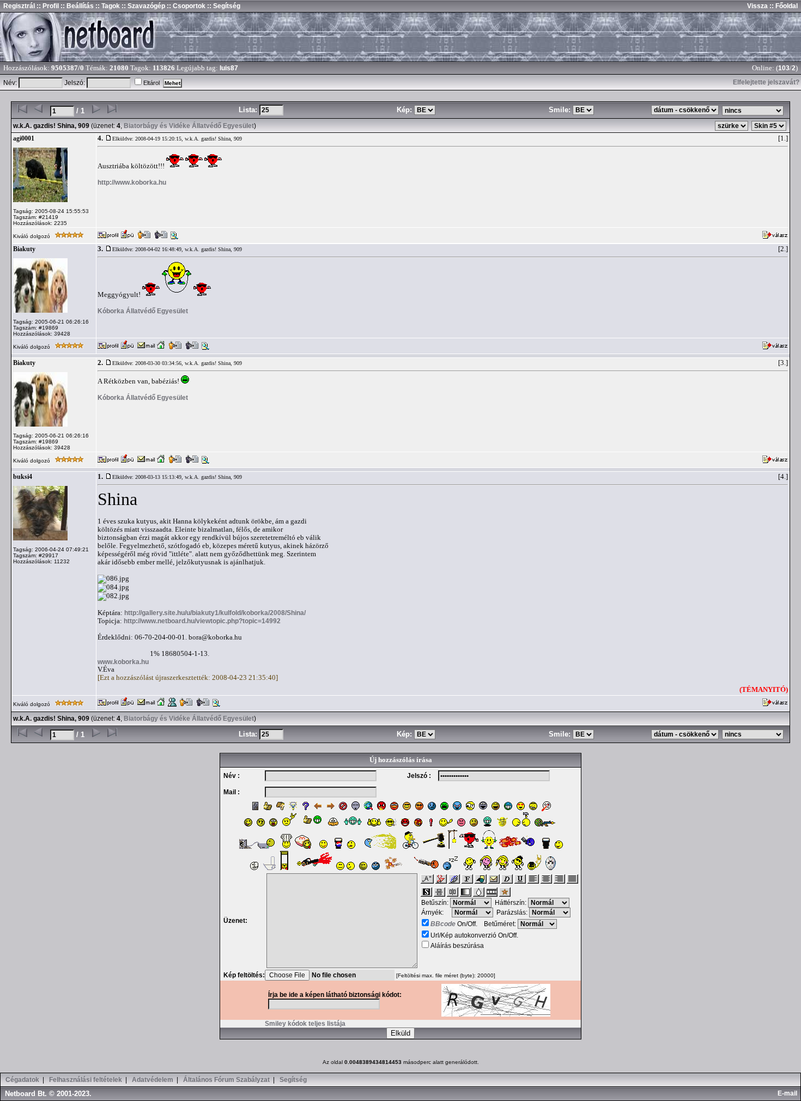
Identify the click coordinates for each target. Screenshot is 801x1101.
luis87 (229, 68)
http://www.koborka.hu (132, 182)
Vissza (757, 6)
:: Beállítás (76, 6)
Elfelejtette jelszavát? (766, 82)
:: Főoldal (783, 6)
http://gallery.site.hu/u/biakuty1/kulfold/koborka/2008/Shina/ (215, 613)
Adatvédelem (152, 1080)
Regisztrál (19, 6)
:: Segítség (222, 6)
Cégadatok (22, 1080)
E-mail (789, 1093)
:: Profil (47, 6)
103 (784, 68)
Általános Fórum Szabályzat (226, 1080)
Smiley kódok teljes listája (305, 1023)
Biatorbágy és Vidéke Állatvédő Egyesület (189, 126)
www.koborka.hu (123, 662)
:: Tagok (107, 6)
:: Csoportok (185, 6)
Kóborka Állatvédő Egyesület (143, 311)
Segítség (293, 1080)
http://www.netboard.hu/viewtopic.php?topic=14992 (202, 621)
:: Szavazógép (143, 6)
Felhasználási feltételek (85, 1080)
